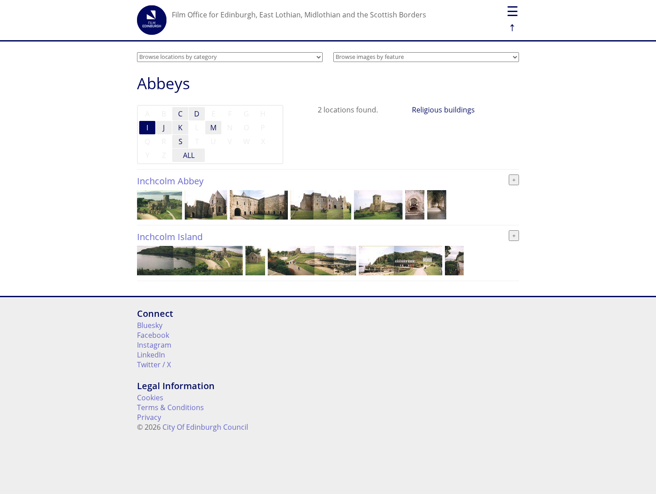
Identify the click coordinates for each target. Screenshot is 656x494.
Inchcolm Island (170, 237)
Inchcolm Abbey (170, 181)
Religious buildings (443, 110)
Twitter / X (154, 364)
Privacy (149, 417)
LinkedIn (151, 355)
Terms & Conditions (170, 407)
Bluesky (149, 325)
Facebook (153, 335)
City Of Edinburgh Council (205, 427)
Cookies (150, 398)
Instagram (154, 345)
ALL (189, 155)
